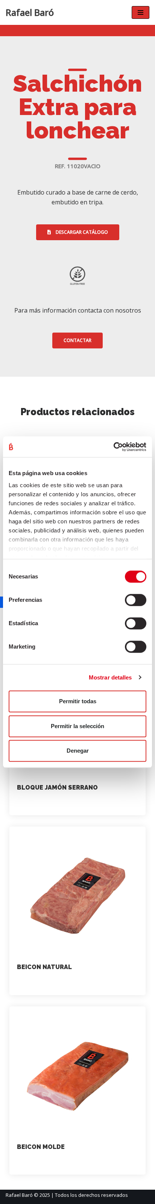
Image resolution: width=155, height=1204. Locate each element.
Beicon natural (44, 967)
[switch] (135, 600)
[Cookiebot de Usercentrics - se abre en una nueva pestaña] (113, 447)
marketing (37, 803)
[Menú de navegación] (140, 12)
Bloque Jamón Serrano (57, 787)
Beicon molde (41, 1146)
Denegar (78, 750)
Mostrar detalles (110, 677)
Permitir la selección (77, 726)
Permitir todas (77, 701)
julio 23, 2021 (80, 803)
